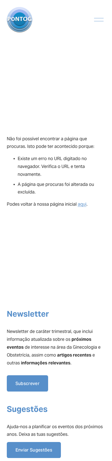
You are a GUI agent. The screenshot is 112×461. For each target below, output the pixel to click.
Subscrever (27, 383)
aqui (82, 204)
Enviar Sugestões (33, 450)
